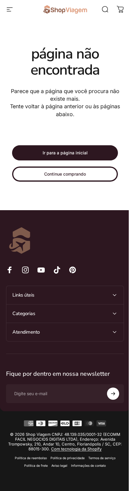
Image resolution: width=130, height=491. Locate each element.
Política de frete (34, 466)
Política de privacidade (65, 458)
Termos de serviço (99, 458)
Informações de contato (86, 466)
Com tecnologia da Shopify (79, 448)
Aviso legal (57, 466)
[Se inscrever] (108, 394)
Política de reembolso (28, 458)
